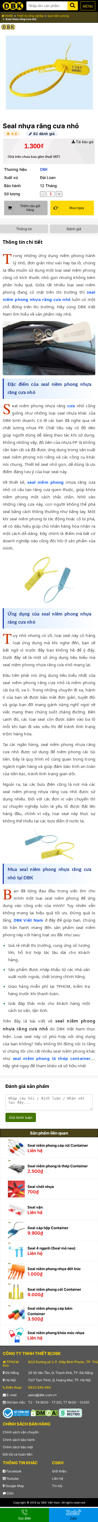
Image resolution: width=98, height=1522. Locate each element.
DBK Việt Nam (29, 920)
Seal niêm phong (58, 15)
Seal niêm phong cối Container (54, 1289)
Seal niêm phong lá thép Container (57, 1166)
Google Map (14, 1486)
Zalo (10, 1493)
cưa (71, 405)
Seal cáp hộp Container (47, 1228)
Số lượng (12, 193)
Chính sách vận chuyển (21, 1432)
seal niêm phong (45, 482)
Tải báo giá (84, 142)
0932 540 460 (39, 1387)
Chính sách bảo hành (19, 1440)
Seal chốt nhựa (40, 1186)
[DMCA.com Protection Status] (44, 1413)
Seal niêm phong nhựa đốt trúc (54, 1269)
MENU (88, 6)
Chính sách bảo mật (18, 1447)
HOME (8, 15)
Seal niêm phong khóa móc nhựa (55, 1333)
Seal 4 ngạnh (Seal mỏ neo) (51, 1248)
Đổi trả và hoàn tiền (17, 1454)
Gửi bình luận (20, 1117)
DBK (44, 169)
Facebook (13, 1471)
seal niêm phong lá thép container (52, 1058)
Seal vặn (35, 1207)
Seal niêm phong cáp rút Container (57, 1145)
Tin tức (57, 1486)
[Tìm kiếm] (73, 4)
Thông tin (24, 229)
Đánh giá (74, 229)
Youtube (12, 1478)
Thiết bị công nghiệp (30, 15)
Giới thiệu (59, 1471)
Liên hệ (57, 1478)
